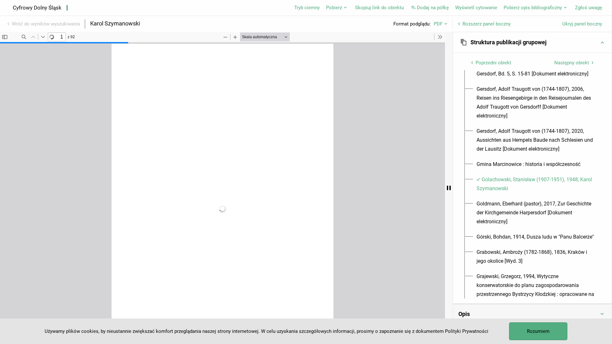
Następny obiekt (571, 63)
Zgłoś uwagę (588, 8)
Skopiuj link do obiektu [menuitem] (379, 8)
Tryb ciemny (307, 8)
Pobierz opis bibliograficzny (533, 8)
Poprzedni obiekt (493, 63)
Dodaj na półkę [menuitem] (433, 8)
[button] (532, 42)
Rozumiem (538, 331)
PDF (438, 24)
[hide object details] (449, 188)
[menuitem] (536, 102)
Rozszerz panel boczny (487, 24)
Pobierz (334, 8)
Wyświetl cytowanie (476, 8)
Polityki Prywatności (466, 331)
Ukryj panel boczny (582, 24)
